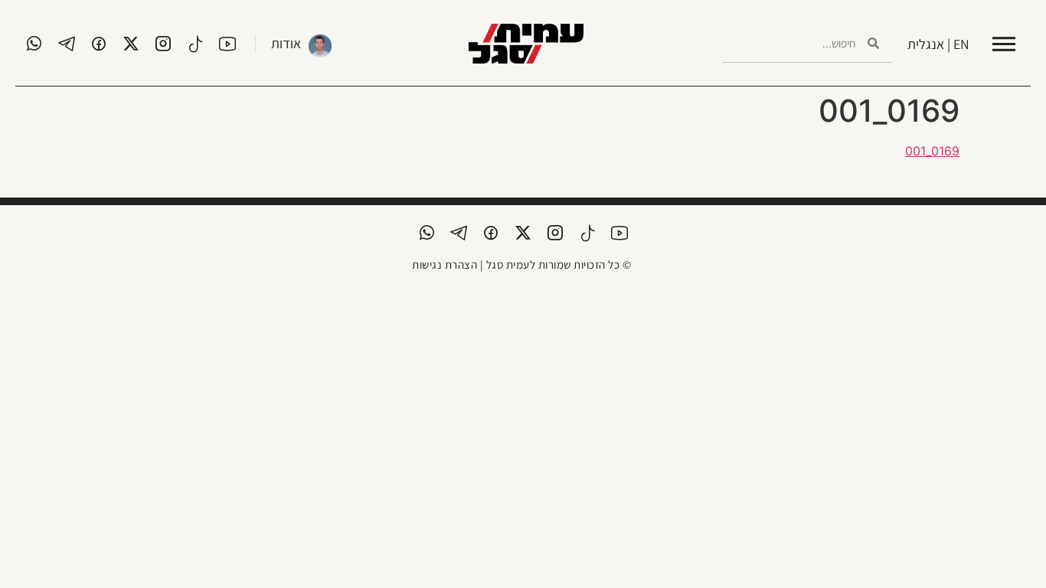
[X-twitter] (131, 43)
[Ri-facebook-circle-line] (98, 43)
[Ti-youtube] (227, 43)
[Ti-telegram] (66, 43)
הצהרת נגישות (444, 264)
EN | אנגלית (938, 44)
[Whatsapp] (34, 43)
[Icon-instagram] (163, 43)
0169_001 (932, 150)
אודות (286, 43)
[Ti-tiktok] (195, 43)
